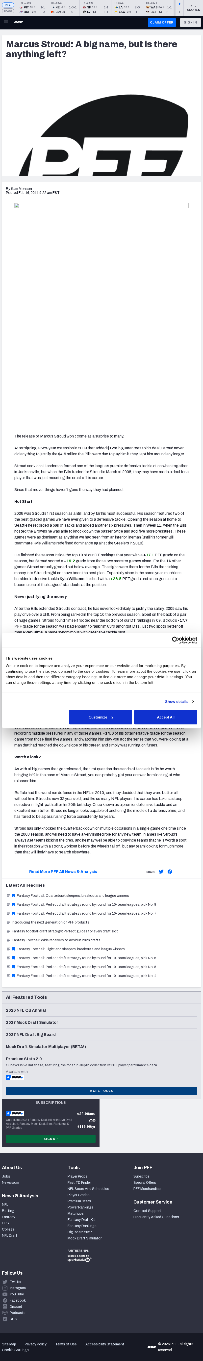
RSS (13, 1319)
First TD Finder (79, 1182)
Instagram (18, 1288)
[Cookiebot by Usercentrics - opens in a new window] (175, 640)
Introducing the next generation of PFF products (50, 922)
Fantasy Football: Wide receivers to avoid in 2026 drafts (56, 940)
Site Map (9, 1344)
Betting (8, 1211)
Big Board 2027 (80, 1232)
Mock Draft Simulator (85, 1238)
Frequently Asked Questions (156, 1217)
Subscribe (141, 1176)
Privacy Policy (36, 1344)
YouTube (17, 1294)
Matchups (76, 1213)
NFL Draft (9, 1235)
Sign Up (51, 1139)
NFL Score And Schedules (88, 1189)
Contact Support (147, 1211)
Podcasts (17, 1313)
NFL (8, 4)
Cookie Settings (15, 1350)
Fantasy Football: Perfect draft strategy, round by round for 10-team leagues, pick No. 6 (86, 958)
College (8, 1229)
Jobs (6, 1176)
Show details (176, 701)
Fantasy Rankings (82, 1226)
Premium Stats (79, 1201)
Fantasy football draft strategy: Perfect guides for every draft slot (65, 931)
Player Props (77, 1176)
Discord (16, 1307)
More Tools (101, 1091)
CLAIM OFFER (162, 22)
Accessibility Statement (104, 1344)
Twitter (15, 1282)
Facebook (18, 1300)
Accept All (166, 717)
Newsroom (10, 1182)
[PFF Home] (18, 22)
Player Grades (79, 1195)
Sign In (190, 22)
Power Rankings (80, 1207)
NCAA (8, 10)
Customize (98, 717)
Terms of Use (66, 1344)
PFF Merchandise (147, 1189)
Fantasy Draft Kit (81, 1220)
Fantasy (8, 1217)
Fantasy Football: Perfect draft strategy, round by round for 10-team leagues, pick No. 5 (86, 967)
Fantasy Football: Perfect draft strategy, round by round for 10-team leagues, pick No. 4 (86, 976)
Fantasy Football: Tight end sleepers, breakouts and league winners (71, 949)
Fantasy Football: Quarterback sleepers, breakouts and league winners (73, 896)
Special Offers (144, 1182)
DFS (5, 1223)
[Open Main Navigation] (6, 22)
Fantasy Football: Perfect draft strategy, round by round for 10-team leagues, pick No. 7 (86, 913)
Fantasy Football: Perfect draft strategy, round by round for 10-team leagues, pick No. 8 (86, 904)
